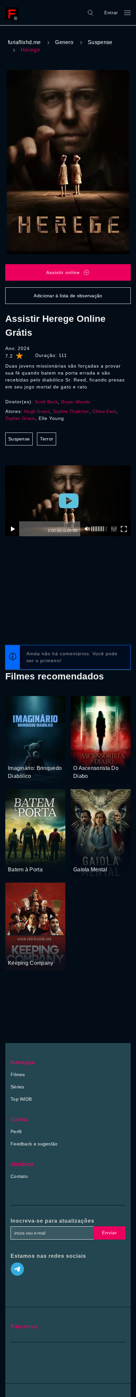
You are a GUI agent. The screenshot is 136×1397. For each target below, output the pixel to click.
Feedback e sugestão (34, 1143)
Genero (64, 42)
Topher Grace (20, 418)
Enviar (109, 1232)
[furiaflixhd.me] (13, 12)
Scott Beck (46, 401)
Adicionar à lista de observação (68, 295)
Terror (46, 438)
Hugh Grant (37, 411)
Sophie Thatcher (71, 411)
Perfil (16, 1131)
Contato (19, 1176)
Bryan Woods (75, 401)
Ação (102, 857)
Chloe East (104, 411)
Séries (17, 1086)
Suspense (100, 42)
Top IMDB (21, 1099)
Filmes (18, 1074)
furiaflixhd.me (24, 42)
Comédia (17, 950)
